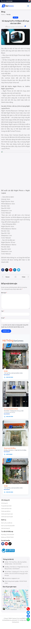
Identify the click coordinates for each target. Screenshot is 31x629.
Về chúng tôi (4, 503)
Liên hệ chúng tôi (5, 528)
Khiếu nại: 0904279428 (7, 537)
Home (3, 14)
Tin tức (8, 14)
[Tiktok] (10, 543)
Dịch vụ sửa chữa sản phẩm (8, 525)
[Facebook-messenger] (28, 612)
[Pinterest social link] (10, 269)
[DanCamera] (7, 6)
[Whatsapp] (28, 619)
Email (3, 318)
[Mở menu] (28, 6)
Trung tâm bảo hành (6, 505)
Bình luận (4, 292)
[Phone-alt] (28, 608)
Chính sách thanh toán (7, 514)
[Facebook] (2, 543)
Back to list (15, 276)
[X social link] (6, 269)
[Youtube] (6, 543)
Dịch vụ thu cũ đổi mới (6, 523)
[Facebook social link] (2, 269)
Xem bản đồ (7, 374)
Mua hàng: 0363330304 (7, 534)
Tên (2, 311)
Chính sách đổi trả (5, 511)
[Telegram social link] (18, 269)
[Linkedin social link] (14, 269)
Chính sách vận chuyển (7, 516)
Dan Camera (11, 26)
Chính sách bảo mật (6, 508)
